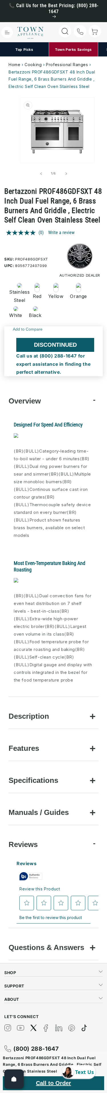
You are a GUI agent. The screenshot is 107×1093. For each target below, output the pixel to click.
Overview (25, 401)
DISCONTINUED (55, 345)
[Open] (14, 1079)
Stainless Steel (17, 296)
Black (35, 315)
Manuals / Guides (39, 812)
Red (37, 296)
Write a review (61, 232)
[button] (7, 32)
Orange (78, 296)
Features (24, 748)
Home (14, 64)
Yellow (56, 296)
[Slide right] (66, 173)
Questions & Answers (46, 947)
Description (29, 716)
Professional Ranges (67, 64)
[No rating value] (22, 232)
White (15, 315)
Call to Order (53, 1083)
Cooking (33, 64)
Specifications (33, 780)
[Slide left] (41, 173)
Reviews (23, 844)
